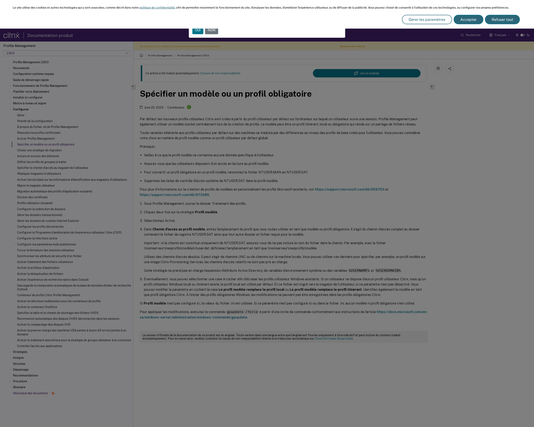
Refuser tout (502, 19)
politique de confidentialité (157, 7)
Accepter (468, 19)
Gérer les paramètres (427, 19)
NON (211, 30)
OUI (198, 30)
